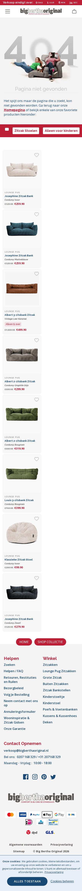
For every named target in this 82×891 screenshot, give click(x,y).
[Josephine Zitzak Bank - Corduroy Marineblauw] (22, 229)
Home (24, 642)
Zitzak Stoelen (25, 131)
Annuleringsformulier (20, 712)
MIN (63, 3)
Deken (47, 722)
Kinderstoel (51, 703)
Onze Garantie (15, 729)
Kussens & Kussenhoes (60, 716)
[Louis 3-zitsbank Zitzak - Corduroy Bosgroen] (22, 473)
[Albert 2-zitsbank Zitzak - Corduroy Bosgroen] (22, 414)
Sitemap (19, 851)
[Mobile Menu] (7, 11)
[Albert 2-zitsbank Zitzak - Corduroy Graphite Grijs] (22, 355)
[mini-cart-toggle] (74, 11)
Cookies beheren (62, 881)
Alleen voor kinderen (61, 131)
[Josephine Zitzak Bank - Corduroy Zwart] (22, 592)
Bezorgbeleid (13, 688)
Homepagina (14, 110)
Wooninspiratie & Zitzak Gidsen (17, 720)
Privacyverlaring (62, 844)
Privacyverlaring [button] (54, 872)
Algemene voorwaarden (25, 844)
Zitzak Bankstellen (56, 690)
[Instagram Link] (35, 779)
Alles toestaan (27, 881)
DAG (40, 3)
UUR (51, 3)
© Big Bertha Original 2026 (51, 851)
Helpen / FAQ (13, 671)
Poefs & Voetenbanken (60, 709)
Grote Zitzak (52, 677)
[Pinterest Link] (44, 779)
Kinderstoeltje (54, 697)
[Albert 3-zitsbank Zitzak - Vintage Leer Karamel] (22, 288)
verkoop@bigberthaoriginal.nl (26, 750)
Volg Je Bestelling (16, 694)
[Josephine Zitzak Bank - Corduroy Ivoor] (22, 169)
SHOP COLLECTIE (50, 642)
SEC (75, 3)
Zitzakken (50, 665)
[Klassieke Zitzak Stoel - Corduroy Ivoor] (22, 533)
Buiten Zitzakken (55, 684)
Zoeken (9, 665)
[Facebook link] (26, 779)
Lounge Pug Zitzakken (59, 671)
